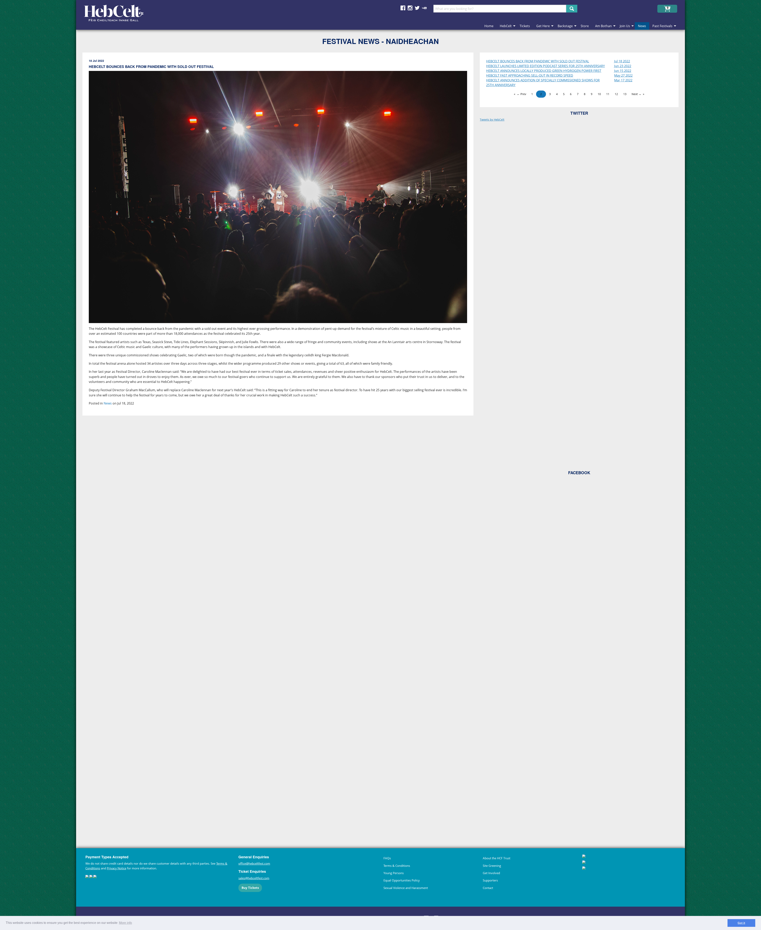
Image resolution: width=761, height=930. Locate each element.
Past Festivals (662, 26)
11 (607, 94)
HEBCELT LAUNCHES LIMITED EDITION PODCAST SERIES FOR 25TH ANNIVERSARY (545, 66)
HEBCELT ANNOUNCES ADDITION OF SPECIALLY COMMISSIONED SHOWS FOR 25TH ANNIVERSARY (543, 82)
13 (624, 94)
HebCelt (506, 26)
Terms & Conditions (396, 866)
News (642, 26)
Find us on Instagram (410, 8)
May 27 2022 (623, 75)
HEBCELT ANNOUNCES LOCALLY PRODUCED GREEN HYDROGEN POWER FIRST (543, 71)
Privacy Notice (116, 868)
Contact (488, 888)
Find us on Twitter (417, 8)
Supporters (490, 880)
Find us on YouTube (424, 8)
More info (125, 922)
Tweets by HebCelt (492, 119)
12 (616, 94)
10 (599, 94)
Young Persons (393, 873)
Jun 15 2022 (622, 71)
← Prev (521, 94)
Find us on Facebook (403, 8)
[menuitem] (489, 26)
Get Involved (491, 873)
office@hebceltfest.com (254, 863)
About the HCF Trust (496, 858)
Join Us (625, 26)
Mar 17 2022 (623, 80)
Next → (636, 94)
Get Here (543, 26)
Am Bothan (603, 26)
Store (585, 26)
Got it (741, 922)
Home (488, 26)
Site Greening (492, 866)
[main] (281, 442)
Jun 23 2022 (622, 66)
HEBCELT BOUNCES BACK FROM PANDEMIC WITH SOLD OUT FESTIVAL (537, 61)
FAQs (387, 858)
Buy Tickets (250, 888)
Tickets (525, 26)
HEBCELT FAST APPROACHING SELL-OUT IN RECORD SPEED (529, 75)
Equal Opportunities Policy (401, 880)
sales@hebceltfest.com (253, 878)
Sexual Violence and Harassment (405, 888)
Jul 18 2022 (622, 61)
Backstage (565, 26)
